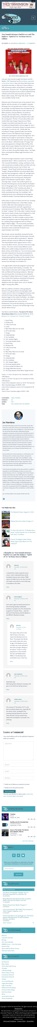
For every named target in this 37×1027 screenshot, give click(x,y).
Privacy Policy (21, 1021)
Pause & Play (5, 946)
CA (34, 819)
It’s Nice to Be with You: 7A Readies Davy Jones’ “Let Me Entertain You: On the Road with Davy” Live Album (23, 532)
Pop (12, 402)
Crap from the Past (7, 938)
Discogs (4, 940)
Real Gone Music (7, 992)
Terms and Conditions (9, 1021)
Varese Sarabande (7, 998)
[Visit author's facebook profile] (4, 499)
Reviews (17, 398)
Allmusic (4, 935)
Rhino (3, 994)
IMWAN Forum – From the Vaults (11, 944)
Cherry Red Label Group (9, 966)
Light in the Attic (6, 985)
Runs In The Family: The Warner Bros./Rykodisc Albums (19, 830)
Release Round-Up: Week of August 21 (22, 521)
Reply (7, 587)
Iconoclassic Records (8, 975)
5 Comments (31, 43)
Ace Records (5, 962)
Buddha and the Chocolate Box (19, 822)
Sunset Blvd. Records (8, 996)
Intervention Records (8, 977)
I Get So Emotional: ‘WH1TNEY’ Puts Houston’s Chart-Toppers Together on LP (18, 910)
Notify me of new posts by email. (14, 788)
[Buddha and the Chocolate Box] (5, 824)
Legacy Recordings (7, 983)
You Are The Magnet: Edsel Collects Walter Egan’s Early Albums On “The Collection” (21, 541)
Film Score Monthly (7, 942)
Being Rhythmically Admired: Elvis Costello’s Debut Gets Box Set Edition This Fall (17, 899)
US (28, 819)
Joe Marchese (20, 43)
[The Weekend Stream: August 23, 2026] (6, 515)
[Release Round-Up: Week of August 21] (6, 524)
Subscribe (18, 874)
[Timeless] (5, 817)
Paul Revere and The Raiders (20, 404)
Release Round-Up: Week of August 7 (15, 905)
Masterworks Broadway (9, 987)
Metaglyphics (18, 1008)
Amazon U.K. (14, 316)
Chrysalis (4, 968)
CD (12, 400)
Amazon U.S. (6, 316)
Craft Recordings (6, 970)
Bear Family (5, 964)
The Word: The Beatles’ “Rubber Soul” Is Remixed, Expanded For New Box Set (15, 893)
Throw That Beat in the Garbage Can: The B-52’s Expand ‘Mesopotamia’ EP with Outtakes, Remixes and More (18, 917)
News (13, 398)
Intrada (4, 979)
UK (31, 819)
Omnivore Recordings (8, 990)
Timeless (12, 814)
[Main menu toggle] (33, 18)
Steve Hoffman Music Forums (10, 948)
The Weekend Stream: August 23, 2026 (22, 512)
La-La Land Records (7, 981)
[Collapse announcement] (33, 1)
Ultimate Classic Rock (8, 950)
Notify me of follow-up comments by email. (17, 784)
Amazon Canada (24, 316)
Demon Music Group (8, 972)
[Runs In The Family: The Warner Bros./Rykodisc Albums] (5, 832)
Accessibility (30, 1021)
